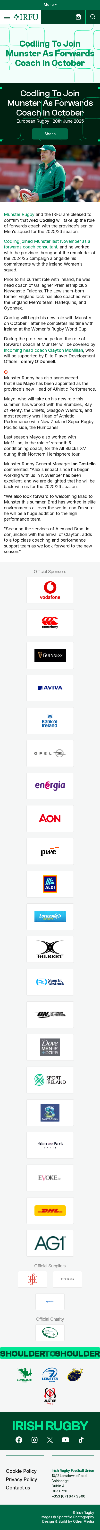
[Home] (26, 17)
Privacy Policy (21, 1479)
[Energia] (50, 786)
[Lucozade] (50, 917)
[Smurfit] (50, 982)
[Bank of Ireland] (50, 721)
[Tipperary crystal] (67, 1279)
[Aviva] (50, 688)
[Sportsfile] (50, 1301)
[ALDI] (50, 884)
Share (50, 134)
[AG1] (50, 1243)
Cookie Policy (21, 1471)
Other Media (83, 1521)
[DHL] (50, 1211)
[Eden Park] (50, 1145)
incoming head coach (43, 350)
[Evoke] (50, 1178)
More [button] (49, 4)
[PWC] (50, 851)
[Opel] (50, 753)
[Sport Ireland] (50, 1080)
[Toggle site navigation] (7, 17)
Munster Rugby (19, 214)
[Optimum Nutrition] (50, 1015)
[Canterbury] (50, 623)
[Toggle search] (92, 17)
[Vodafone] (50, 590)
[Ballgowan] (50, 1113)
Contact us (18, 1488)
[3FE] (32, 1279)
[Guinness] (50, 655)
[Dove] (50, 1047)
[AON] (50, 819)
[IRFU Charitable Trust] (50, 1332)
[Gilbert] (50, 949)
